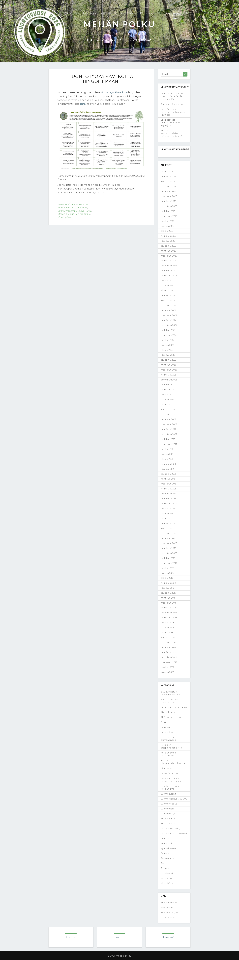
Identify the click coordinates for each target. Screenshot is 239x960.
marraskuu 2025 (169, 216)
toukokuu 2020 (169, 533)
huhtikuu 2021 (168, 479)
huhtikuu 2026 (168, 191)
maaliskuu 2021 (169, 484)
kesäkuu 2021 (167, 469)
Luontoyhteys (168, 814)
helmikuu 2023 (168, 375)
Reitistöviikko (147, 13)
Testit (163, 863)
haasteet (165, 727)
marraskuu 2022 (169, 389)
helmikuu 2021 (168, 489)
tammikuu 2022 (169, 434)
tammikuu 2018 (169, 657)
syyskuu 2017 (167, 672)
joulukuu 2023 (168, 330)
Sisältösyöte (167, 908)
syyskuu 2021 (167, 454)
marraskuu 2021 (169, 444)
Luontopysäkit (168, 794)
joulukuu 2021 (168, 439)
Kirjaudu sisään (169, 903)
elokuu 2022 (167, 404)
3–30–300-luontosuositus (174, 707)
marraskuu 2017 (169, 662)
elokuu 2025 (167, 231)
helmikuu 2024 (168, 320)
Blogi (163, 722)
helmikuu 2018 (168, 652)
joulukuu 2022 (168, 384)
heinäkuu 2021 (168, 464)
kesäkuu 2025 (168, 241)
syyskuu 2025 (167, 226)
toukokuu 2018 (168, 642)
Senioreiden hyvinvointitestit (173, 13)
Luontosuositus (108, 13)
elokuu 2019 (167, 578)
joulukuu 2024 (168, 270)
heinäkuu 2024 (168, 295)
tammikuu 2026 (169, 206)
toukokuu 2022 (168, 414)
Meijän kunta (83, 211)
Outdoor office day (170, 828)
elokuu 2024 (167, 290)
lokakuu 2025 (168, 221)
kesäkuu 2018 (168, 637)
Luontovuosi (89, 13)
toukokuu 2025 (168, 246)
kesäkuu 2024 (168, 300)
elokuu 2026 (167, 171)
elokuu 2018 (167, 632)
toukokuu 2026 (168, 186)
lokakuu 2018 (167, 622)
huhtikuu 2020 (168, 538)
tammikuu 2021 (169, 494)
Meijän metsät (66, 214)
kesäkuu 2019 (167, 588)
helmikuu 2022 (168, 429)
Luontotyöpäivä (128, 13)
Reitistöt (165, 838)
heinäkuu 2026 (168, 176)
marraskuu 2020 (169, 504)
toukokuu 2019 (168, 593)
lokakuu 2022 (168, 394)
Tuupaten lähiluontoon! (173, 104)
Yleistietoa (119, 937)
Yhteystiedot (71, 937)
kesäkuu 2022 (168, 409)
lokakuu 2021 (167, 449)
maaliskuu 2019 (169, 603)
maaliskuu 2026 (169, 196)
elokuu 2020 (167, 518)
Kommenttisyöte (169, 912)
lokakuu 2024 (168, 280)
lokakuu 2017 (167, 667)
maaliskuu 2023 (169, 370)
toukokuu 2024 (169, 305)
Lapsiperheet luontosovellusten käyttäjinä (170, 123)
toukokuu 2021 (168, 474)
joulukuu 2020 (168, 499)
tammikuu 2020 (169, 553)
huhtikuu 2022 (168, 419)
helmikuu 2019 (168, 608)
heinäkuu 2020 (168, 523)
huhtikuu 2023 (168, 365)
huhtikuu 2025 (168, 251)
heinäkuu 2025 (168, 236)
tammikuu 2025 (169, 266)
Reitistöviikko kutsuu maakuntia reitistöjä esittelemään (172, 96)
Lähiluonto (81, 207)
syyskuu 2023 (167, 345)
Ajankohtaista (72, 13)
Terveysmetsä (82, 214)
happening (167, 732)
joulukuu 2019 (168, 558)
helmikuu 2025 (168, 261)
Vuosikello (166, 878)
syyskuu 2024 (167, 285)
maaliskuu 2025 (169, 256)
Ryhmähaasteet (169, 848)
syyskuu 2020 (167, 513)
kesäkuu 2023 (168, 355)
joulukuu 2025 (168, 211)
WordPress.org (168, 917)
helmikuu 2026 (168, 201)
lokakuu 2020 (168, 508)
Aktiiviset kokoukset (171, 717)
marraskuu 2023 (169, 335)
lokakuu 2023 (168, 340)
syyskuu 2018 (167, 627)
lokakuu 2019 (167, 568)
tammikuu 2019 (169, 613)
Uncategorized (168, 873)
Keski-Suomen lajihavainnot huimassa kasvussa (173, 112)
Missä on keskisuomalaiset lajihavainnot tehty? (171, 133)
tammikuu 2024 (169, 325)
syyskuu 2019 (167, 573)
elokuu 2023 (167, 350)
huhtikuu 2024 (168, 310)
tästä (83, 104)
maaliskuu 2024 (169, 315)
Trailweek (166, 868)
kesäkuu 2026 (168, 181)
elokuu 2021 (167, 459)
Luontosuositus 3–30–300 (174, 799)
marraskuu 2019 (169, 563)
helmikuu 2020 (168, 548)
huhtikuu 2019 (168, 598)
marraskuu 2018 (169, 617)
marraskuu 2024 (169, 275)
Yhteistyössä (64, 217)
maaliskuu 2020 (169, 543)
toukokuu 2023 (168, 360)
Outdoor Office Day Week (174, 833)
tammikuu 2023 (169, 380)
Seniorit (165, 853)
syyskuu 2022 (167, 399)
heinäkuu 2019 (168, 583)
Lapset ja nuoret (169, 773)
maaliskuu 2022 (169, 424)
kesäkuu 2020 (168, 528)
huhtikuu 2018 (168, 647)
